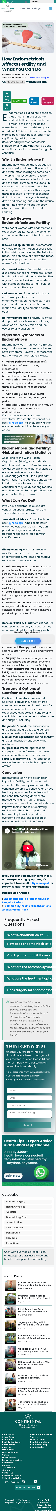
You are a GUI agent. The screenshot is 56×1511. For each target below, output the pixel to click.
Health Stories (37, 1447)
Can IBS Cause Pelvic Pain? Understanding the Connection (34, 1283)
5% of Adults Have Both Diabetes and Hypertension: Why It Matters (32, 1311)
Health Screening (38, 1444)
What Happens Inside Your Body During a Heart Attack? (33, 1350)
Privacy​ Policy (44, 1505)
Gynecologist (40, 883)
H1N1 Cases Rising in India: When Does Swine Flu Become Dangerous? (34, 1364)
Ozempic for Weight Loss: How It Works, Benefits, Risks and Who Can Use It (34, 1391)
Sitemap (6, 1470)
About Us (6, 1447)
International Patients (41, 1434)
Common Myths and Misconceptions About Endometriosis (26, 907)
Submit (28, 1125)
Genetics (11, 1211)
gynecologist (16, 423)
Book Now (11, 2)
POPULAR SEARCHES (25, 1487)
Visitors (34, 1437)
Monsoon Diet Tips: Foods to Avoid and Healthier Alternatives (33, 1378)
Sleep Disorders (15, 1227)
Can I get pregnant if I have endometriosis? (29, 955)
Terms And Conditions (43, 1501)
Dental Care (13, 1232)
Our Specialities (10, 1452)
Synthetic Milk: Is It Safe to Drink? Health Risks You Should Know (34, 1298)
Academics (7, 1462)
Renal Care (12, 1243)
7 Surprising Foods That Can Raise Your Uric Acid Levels (33, 1403)
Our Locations (9, 1457)
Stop (7, 108)
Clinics (5, 1455)
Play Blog (7, 98)
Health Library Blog (39, 1442)
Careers (6, 1465)
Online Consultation (12, 1478)
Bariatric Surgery (15, 1201)
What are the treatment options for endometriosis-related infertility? (29, 978)
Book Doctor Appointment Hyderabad (8, 1437)
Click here (28, 641)
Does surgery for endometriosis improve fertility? (29, 990)
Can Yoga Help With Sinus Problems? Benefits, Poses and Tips (34, 1338)
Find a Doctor (8, 1450)
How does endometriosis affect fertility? (29, 944)
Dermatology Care (16, 1217)
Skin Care (11, 1237)
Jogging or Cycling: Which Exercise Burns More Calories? (33, 1323)
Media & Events (37, 1439)
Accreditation (14, 1222)
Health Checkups (15, 1206)
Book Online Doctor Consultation (11, 1443)
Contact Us (7, 1473)
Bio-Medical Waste (11, 1475)
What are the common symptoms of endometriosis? (29, 967)
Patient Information (12, 1460)
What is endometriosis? (25, 935)
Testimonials (8, 1468)
